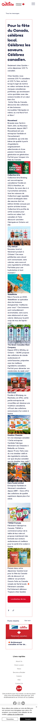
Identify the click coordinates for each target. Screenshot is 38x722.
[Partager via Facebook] (8, 610)
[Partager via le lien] (13, 610)
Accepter (28, 719)
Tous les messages (12, 13)
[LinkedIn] (23, 703)
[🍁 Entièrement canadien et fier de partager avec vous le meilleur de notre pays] (19, 631)
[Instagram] (19, 703)
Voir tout (27, 620)
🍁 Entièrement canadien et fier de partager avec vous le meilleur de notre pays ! (18, 644)
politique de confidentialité (15, 714)
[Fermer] (35, 708)
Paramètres (10, 719)
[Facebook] (15, 703)
